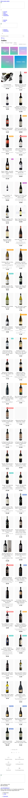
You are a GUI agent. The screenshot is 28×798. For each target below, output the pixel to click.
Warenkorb (8, 770)
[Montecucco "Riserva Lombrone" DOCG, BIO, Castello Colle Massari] (21, 365)
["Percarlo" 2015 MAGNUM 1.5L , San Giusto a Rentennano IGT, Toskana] (21, 478)
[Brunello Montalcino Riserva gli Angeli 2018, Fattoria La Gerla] (21, 546)
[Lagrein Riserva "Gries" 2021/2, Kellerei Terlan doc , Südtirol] (21, 687)
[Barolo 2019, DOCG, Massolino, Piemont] (7, 232)
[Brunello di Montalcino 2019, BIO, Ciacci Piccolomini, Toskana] (7, 522)
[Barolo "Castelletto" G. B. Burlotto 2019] (21, 164)
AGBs (4, 794)
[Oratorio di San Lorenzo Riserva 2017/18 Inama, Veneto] (21, 734)
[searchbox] (12, 36)
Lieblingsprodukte (19, 764)
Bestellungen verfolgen (8, 765)
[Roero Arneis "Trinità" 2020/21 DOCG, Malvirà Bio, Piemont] (7, 687)
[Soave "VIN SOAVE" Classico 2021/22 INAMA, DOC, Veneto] (21, 299)
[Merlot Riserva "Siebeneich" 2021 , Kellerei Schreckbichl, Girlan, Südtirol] (7, 319)
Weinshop (5, 14)
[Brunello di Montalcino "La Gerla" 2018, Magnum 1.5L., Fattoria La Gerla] (7, 546)
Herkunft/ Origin (8, 42)
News (4, 13)
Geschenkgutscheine (19, 770)
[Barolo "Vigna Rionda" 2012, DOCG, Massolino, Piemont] (21, 211)
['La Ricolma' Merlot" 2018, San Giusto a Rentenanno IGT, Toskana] (7, 499)
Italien (15, 42)
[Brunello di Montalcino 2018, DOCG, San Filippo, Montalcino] (7, 593)
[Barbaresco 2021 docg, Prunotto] (7, 99)
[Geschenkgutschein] (7, 77)
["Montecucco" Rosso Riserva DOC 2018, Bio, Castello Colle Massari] (7, 365)
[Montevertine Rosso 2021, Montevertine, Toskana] (21, 413)
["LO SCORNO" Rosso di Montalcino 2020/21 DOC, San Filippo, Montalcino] (21, 593)
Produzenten (6, 15)
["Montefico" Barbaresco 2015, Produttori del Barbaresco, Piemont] (7, 211)
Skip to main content (5, 1)
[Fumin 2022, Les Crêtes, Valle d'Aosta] (21, 232)
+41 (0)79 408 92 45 (5, 788)
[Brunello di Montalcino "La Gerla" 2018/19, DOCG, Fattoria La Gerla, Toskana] (21, 522)
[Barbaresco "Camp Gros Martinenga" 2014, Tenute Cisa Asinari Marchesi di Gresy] (21, 99)
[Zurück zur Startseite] (12, 8)
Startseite (5, 11)
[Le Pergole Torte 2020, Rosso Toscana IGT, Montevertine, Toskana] (7, 435)
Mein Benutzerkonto (19, 759)
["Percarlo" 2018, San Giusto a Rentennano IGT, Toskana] (7, 456)
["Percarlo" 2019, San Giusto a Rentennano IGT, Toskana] (21, 456)
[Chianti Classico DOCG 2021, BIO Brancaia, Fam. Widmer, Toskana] (7, 665)
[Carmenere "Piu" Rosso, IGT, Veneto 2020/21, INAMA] (21, 278)
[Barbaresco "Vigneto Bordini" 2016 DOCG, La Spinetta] (7, 121)
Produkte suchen (8, 759)
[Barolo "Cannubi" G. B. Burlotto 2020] (7, 188)
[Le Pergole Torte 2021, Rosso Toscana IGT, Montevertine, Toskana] (21, 435)
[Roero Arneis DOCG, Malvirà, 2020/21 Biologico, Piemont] (21, 665)
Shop (2, 42)
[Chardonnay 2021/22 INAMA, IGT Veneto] (7, 299)
